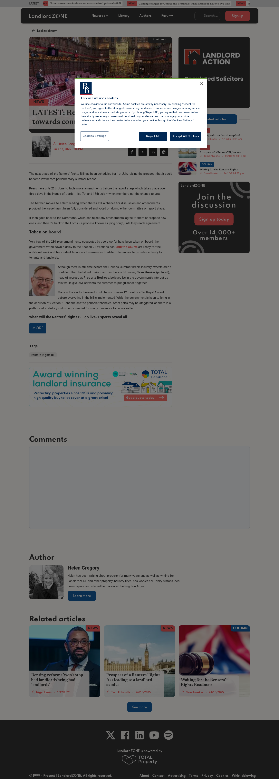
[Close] (201, 83)
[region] (141, 113)
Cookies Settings (94, 135)
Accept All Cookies (186, 136)
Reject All (153, 136)
